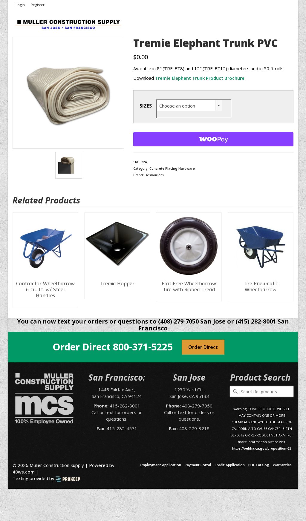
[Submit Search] (234, 391)
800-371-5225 (143, 346)
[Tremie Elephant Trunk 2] (68, 165)
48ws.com (24, 472)
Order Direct (203, 347)
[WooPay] (213, 139)
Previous (18, 261)
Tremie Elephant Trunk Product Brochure (199, 78)
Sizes (146, 105)
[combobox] (189, 105)
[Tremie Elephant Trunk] (68, 92)
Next (288, 261)
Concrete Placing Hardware (172, 168)
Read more (45, 303)
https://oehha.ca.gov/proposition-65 (261, 448)
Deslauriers (154, 175)
